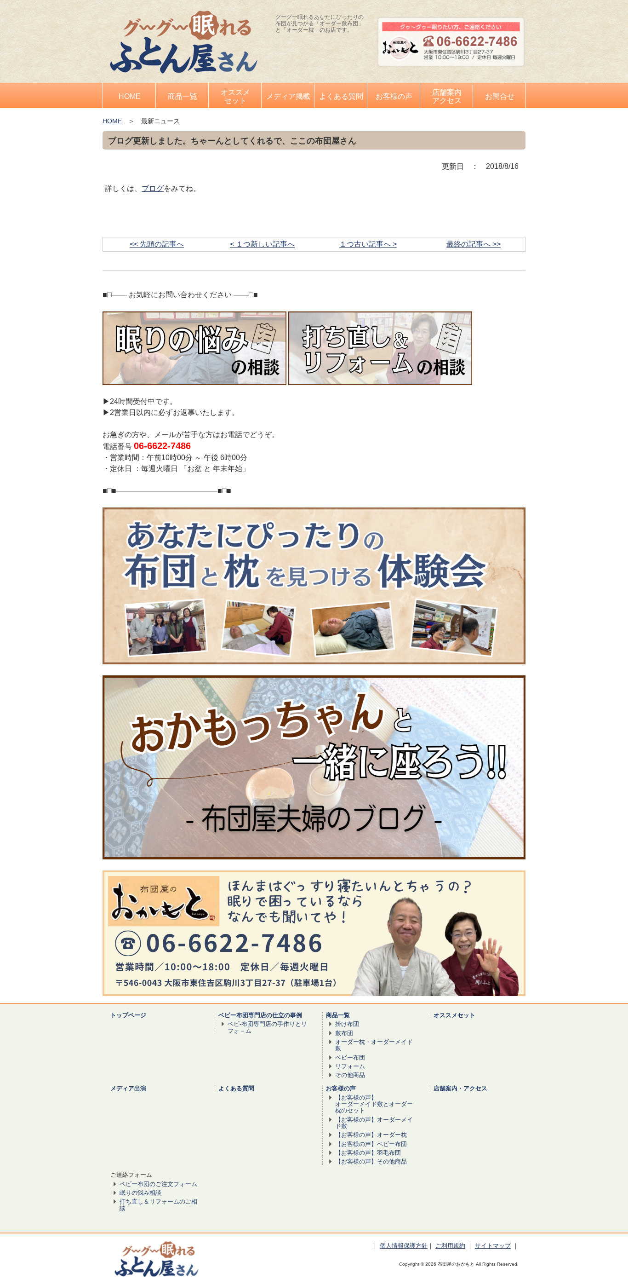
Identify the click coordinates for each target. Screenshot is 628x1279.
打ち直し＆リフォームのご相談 (158, 1204)
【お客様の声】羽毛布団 (368, 1152)
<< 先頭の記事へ (157, 244)
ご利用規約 (450, 1245)
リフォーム (350, 1066)
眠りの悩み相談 (140, 1192)
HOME (112, 121)
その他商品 (350, 1075)
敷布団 (344, 1033)
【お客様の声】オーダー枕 (371, 1134)
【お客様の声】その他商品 (371, 1161)
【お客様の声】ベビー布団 (371, 1144)
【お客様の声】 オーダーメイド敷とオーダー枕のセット (374, 1104)
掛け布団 (347, 1023)
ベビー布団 (350, 1057)
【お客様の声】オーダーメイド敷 (374, 1122)
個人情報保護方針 (404, 1245)
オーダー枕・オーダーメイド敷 (374, 1045)
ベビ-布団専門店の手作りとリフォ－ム (267, 1027)
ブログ (153, 188)
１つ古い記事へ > (368, 244)
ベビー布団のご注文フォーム (158, 1184)
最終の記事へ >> (473, 244)
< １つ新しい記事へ (262, 244)
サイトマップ (493, 1245)
